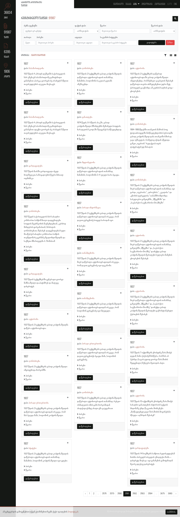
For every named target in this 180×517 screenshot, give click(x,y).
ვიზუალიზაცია (147, 4)
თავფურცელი (118, 4)
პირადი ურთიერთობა (39, 403)
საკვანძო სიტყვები (109, 37)
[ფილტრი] (175, 18)
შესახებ (128, 4)
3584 (150, 493)
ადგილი (78, 37)
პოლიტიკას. (73, 512)
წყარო (103, 26)
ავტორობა (33, 319)
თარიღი (27, 37)
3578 (104, 493)
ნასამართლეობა (36, 68)
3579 (112, 493)
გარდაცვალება (36, 166)
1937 (26, 64)
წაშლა (170, 43)
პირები (40, 37)
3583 (142, 493)
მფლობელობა (88, 162)
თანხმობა (171, 512)
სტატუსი (33, 448)
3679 (162, 493)
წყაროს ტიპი (157, 26)
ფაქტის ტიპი (80, 26)
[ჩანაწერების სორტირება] (165, 55)
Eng (175, 4)
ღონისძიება (34, 211)
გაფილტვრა (152, 43)
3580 (119, 493)
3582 (134, 493)
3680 (170, 493)
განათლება (87, 117)
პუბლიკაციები (160, 4)
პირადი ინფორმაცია (91, 208)
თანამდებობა (88, 253)
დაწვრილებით (32, 102)
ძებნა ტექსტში (30, 26)
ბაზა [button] (135, 4)
